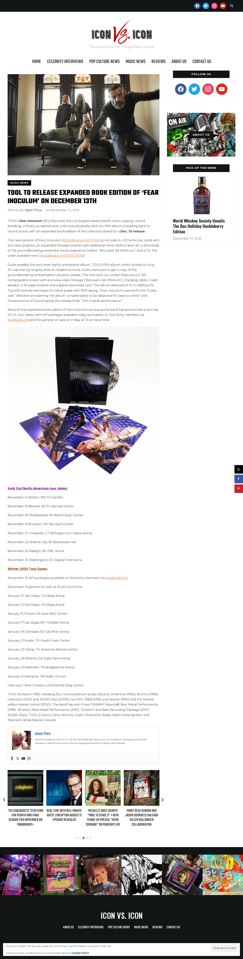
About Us (179, 61)
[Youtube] (23, 759)
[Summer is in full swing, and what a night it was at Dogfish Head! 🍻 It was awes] (60, 875)
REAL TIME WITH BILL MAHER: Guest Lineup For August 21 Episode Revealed (25, 815)
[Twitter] (18, 759)
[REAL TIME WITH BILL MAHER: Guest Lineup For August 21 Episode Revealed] (25, 772)
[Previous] (4, 800)
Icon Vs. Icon (122, 915)
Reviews (158, 61)
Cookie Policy (80, 952)
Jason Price (33, 210)
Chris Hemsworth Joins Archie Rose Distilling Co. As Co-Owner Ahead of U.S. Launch (141, 817)
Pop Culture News (104, 61)
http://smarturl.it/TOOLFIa (83, 240)
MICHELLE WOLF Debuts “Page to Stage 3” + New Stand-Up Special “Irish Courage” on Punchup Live (64, 818)
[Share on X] (238, 469)
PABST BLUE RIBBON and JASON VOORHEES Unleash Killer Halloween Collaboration (103, 818)
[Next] (162, 800)
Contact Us (202, 61)
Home (36, 61)
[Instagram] (29, 759)
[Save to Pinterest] (238, 488)
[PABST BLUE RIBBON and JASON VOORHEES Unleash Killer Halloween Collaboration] (103, 772)
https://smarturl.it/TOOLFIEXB (61, 255)
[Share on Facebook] (238, 479)
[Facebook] (12, 759)
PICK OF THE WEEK (201, 168)
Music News (135, 61)
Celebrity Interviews (65, 61)
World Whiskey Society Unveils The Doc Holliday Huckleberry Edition (199, 226)
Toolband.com (18, 320)
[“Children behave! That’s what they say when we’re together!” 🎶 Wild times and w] (101, 875)
